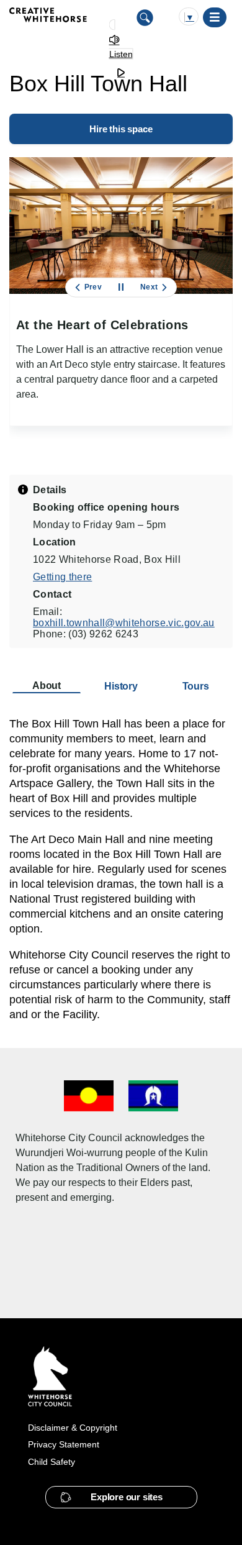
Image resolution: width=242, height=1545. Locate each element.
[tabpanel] (121, 869)
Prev (93, 287)
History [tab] (121, 686)
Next (149, 287)
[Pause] (121, 287)
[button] (121, 1497)
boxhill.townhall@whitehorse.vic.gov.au (124, 623)
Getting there (62, 577)
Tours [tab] (195, 686)
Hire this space (120, 129)
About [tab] (46, 685)
